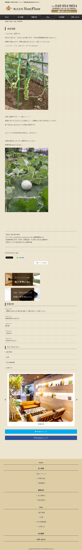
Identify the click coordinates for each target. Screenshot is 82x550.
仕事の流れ (42, 478)
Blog (11, 21)
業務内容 (41, 490)
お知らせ (9, 367)
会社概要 (41, 533)
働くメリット (41, 474)
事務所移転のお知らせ (12, 317)
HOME (7, 21)
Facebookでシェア (41, 438)
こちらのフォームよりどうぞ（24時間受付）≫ (28, 237)
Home (41, 462)
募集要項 (42, 483)
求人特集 (41, 468)
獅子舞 (8, 325)
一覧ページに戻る (41, 263)
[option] (41, 399)
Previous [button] (5, 400)
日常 (15, 21)
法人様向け (42, 495)
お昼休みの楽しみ (10, 340)
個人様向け (42, 500)
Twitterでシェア (41, 431)
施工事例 (9, 352)
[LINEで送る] (20, 257)
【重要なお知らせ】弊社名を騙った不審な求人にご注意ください (25, 310)
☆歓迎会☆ (8, 332)
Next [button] (77, 400)
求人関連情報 (10, 362)
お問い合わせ (41, 539)
